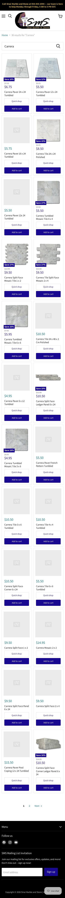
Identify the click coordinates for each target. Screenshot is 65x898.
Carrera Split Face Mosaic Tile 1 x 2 (13, 279)
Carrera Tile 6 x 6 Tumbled (44, 588)
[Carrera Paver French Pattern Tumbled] (48, 439)
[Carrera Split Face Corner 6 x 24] (17, 563)
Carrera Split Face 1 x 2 (16, 647)
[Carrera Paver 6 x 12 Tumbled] (17, 378)
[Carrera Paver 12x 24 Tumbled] (17, 192)
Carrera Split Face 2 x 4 (48, 706)
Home (5, 35)
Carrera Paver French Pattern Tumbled (47, 464)
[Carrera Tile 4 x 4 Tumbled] (48, 501)
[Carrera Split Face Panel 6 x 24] (17, 683)
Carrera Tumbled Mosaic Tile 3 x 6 (13, 465)
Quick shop (17, 101)
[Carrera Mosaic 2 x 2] (48, 624)
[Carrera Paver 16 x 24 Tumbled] (17, 130)
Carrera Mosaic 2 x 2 (46, 647)
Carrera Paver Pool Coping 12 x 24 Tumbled (16, 769)
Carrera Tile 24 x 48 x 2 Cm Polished (47, 340)
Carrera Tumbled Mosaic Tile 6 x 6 (13, 341)
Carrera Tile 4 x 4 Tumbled (44, 526)
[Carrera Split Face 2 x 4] (48, 683)
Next (37, 805)
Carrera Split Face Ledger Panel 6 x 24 (45, 403)
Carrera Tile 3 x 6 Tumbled (13, 526)
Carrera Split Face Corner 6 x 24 (13, 588)
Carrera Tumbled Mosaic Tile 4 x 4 (44, 217)
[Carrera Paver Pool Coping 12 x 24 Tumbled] (17, 744)
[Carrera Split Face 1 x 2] (17, 624)
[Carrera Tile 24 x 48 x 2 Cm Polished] (48, 316)
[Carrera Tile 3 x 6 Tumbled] (17, 501)
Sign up (51, 871)
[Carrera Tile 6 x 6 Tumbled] (48, 563)
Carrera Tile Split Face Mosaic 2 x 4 (47, 279)
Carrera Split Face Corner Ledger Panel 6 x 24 (48, 771)
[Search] (58, 46)
